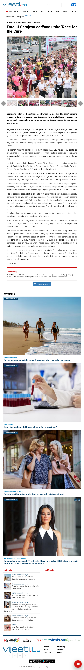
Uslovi (46, 649)
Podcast (35, 11)
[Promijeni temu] (73, 4)
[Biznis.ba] (57, 639)
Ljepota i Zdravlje (11, 299)
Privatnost (47, 652)
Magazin (20, 17)
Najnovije (24, 11)
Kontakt (60, 652)
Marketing (61, 647)
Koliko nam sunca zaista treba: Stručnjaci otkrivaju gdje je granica (37, 360)
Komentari (10, 17)
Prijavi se (28, 15)
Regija (49, 11)
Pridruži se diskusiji (43, 284)
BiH (42, 11)
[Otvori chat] (78, 664)
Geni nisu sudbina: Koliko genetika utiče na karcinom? (30, 427)
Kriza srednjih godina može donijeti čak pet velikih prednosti (34, 494)
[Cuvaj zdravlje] (42, 639)
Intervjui (73, 11)
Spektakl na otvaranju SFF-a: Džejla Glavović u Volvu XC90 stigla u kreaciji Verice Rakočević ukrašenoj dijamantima (41, 562)
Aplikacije (60, 649)
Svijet (57, 11)
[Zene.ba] (26, 639)
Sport (65, 11)
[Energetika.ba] (73, 639)
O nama (46, 647)
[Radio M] (9, 639)
